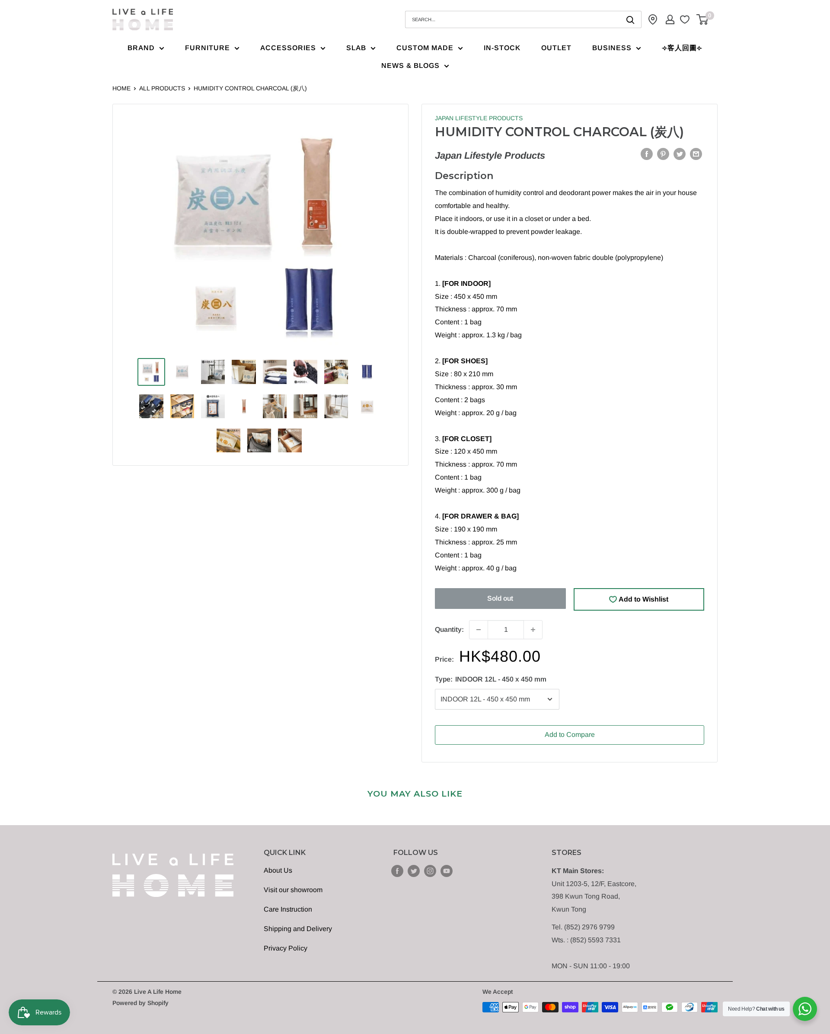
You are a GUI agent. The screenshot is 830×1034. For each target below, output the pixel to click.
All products (162, 88)
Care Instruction (288, 909)
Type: (490, 679)
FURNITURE (207, 47)
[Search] (631, 19)
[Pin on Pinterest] (663, 153)
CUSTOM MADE (424, 47)
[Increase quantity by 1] (533, 630)
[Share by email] (696, 153)
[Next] (381, 235)
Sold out (500, 598)
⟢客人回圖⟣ (682, 47)
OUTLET (556, 47)
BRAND (141, 47)
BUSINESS (612, 47)
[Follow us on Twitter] (414, 870)
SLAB (356, 47)
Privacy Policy (285, 948)
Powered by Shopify (140, 1002)
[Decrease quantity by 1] (478, 630)
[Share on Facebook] (647, 153)
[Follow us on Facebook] (397, 870)
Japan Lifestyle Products (479, 118)
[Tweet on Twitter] (680, 153)
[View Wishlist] (685, 19)
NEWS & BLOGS (410, 65)
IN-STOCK (502, 47)
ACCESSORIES (288, 47)
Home (121, 88)
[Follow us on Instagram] (430, 870)
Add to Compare (570, 734)
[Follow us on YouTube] (447, 870)
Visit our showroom (293, 889)
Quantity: (449, 629)
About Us (278, 870)
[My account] (670, 19)
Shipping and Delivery (298, 928)
